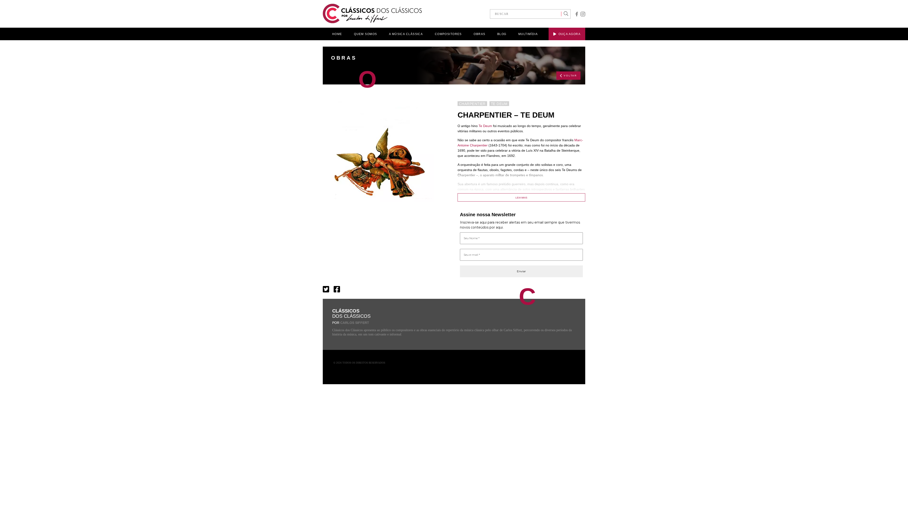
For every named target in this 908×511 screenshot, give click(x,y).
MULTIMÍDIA (528, 34)
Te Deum (485, 126)
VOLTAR (570, 75)
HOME (337, 34)
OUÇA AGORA (570, 34)
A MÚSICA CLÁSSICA (406, 34)
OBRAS (479, 34)
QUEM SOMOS (365, 34)
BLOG (501, 34)
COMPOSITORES (448, 34)
